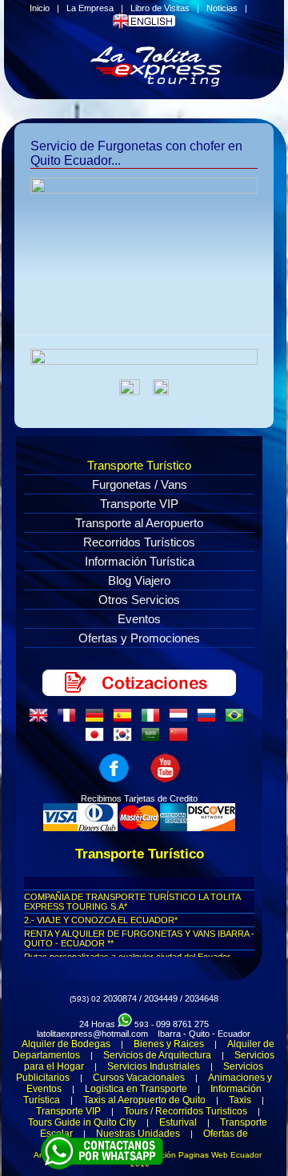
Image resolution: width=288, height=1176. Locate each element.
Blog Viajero (139, 580)
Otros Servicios (139, 599)
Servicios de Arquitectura (157, 1055)
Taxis (240, 1100)
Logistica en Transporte (136, 1088)
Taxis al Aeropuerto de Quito (144, 1100)
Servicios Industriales (153, 1066)
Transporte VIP (139, 503)
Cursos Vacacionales (139, 1077)
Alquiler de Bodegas (66, 1044)
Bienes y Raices (169, 1044)
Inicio (40, 8)
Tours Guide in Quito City (82, 1122)
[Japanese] (97, 739)
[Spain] (125, 720)
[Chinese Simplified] (181, 739)
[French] (69, 720)
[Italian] (153, 720)
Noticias (222, 8)
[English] (41, 720)
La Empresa (90, 8)
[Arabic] (153, 739)
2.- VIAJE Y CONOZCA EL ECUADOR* (101, 920)
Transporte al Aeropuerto (139, 523)
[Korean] (125, 739)
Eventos (139, 619)
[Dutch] (181, 720)
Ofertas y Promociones (139, 638)
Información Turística (139, 561)
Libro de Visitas (160, 8)
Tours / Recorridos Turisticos (185, 1111)
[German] (97, 720)
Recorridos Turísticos (139, 542)
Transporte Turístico (139, 465)
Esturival (178, 1122)
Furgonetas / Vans (139, 484)
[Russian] (209, 720)
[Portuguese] (237, 720)
